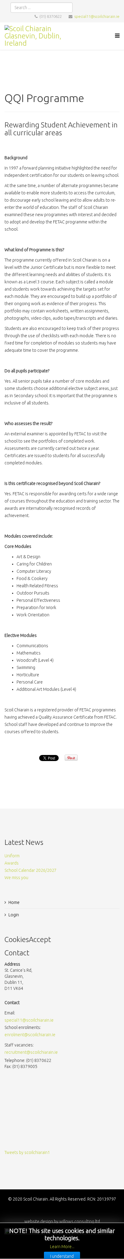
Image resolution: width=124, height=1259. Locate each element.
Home (14, 902)
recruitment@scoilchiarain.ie (31, 1052)
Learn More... (62, 1246)
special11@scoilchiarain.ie (96, 16)
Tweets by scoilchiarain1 (27, 1152)
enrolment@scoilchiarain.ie (30, 1034)
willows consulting (76, 1221)
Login (13, 914)
